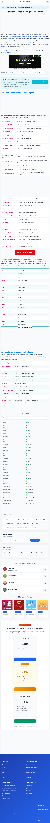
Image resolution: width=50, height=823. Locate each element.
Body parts (7, 489)
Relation (29, 478)
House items (30, 500)
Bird (5, 430)
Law (5, 425)
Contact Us (40, 816)
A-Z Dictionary (12, 72)
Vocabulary (26, 72)
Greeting (6, 475)
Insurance (6, 483)
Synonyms (7, 540)
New (3, 277)
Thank (3, 314)
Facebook (29, 785)
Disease (29, 458)
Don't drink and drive (7, 161)
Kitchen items (7, 503)
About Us (40, 820)
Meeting (6, 467)
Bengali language (7, 52)
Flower (29, 444)
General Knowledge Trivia (23, 523)
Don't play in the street (7, 212)
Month (5, 433)
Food (28, 427)
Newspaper (7, 495)
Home (3, 7)
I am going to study (6, 400)
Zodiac (6, 444)
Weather (29, 461)
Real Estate (30, 495)
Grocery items (30, 503)
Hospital (29, 472)
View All (4, 777)
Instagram (29, 788)
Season (29, 441)
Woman (4, 321)
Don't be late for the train (8, 141)
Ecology (29, 464)
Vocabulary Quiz (33, 527)
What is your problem (7, 369)
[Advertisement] (25, 23)
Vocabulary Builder (30, 770)
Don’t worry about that (7, 124)
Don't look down (6, 209)
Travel (5, 455)
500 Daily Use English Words (9, 788)
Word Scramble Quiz (9, 527)
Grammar (41, 72)
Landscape (7, 486)
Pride (3, 297)
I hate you (4, 373)
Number (29, 447)
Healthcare (30, 492)
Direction (6, 481)
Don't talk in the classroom (8, 239)
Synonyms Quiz (26, 519)
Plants (5, 447)
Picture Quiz (17, 519)
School (29, 450)
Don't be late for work (7, 145)
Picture (6, 478)
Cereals (6, 464)
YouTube (29, 790)
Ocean (6, 436)
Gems (28, 425)
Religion (6, 472)
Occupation (30, 489)
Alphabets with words (31, 767)
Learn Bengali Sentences (25, 403)
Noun (27, 540)
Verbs (21, 540)
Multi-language (8, 519)
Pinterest (29, 793)
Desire (3, 317)
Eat (2, 270)
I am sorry (4, 383)
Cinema (29, 455)
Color (28, 430)
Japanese (4, 775)
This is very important (7, 390)
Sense (3, 300)
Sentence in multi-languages (9, 790)
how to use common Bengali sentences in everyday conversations (28, 36)
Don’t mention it (6, 121)
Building (29, 475)
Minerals (6, 469)
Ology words (7, 497)
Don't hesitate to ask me (8, 173)
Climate (6, 461)
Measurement (7, 500)
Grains (29, 453)
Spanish (4, 770)
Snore (3, 280)
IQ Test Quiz (35, 523)
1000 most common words (8, 785)
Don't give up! (5, 165)
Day (5, 422)
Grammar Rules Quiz (9, 523)
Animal (6, 450)
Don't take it (5, 226)
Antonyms (14, 540)
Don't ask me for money (7, 128)
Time (5, 427)
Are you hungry (6, 393)
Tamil (3, 767)
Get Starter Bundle (25, 659)
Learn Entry (4, 813)
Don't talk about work (7, 243)
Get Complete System (25, 721)
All (2, 273)
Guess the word (6, 798)
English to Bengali (10, 7)
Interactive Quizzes (30, 775)
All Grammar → (35, 540)
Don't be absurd (6, 131)
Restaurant (7, 492)
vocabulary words (7, 50)
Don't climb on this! (6, 246)
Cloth (28, 436)
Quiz (19, 72)
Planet (5, 441)
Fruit (28, 433)
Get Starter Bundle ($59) (39, 82)
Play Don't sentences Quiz (25, 252)
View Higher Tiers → (39, 84)
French (3, 772)
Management (30, 497)
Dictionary (28, 777)
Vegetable (29, 481)
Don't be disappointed (7, 138)
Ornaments (30, 486)
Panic (3, 311)
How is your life (5, 397)
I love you (4, 376)
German (4, 764)
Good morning (5, 363)
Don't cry (4, 152)
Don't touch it (5, 229)
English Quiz (5, 795)
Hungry (3, 324)
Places (6, 453)
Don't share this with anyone (9, 215)
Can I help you (5, 380)
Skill (3, 307)
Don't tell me (5, 222)
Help (3, 287)
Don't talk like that (6, 236)
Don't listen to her (6, 205)
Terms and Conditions (43, 809)
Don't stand (4, 219)
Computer (29, 467)
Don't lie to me (5, 202)
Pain (3, 290)
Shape (5, 439)
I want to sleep (5, 386)
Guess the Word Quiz (22, 527)
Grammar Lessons (30, 772)
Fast (3, 283)
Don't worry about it (7, 232)
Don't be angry (5, 135)
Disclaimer (40, 813)
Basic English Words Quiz (39, 519)
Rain (3, 294)
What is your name (6, 366)
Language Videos (6, 793)
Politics (29, 469)
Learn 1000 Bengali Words (25, 327)
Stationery (29, 483)
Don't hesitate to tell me (7, 198)
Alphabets (33, 72)
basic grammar (42, 49)
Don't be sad (5, 148)
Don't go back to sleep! (7, 169)
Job (28, 422)
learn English (8, 38)
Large (3, 304)
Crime (28, 439)
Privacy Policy (41, 805)
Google (6, 458)
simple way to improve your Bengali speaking (27, 42)
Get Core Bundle (25, 689)
